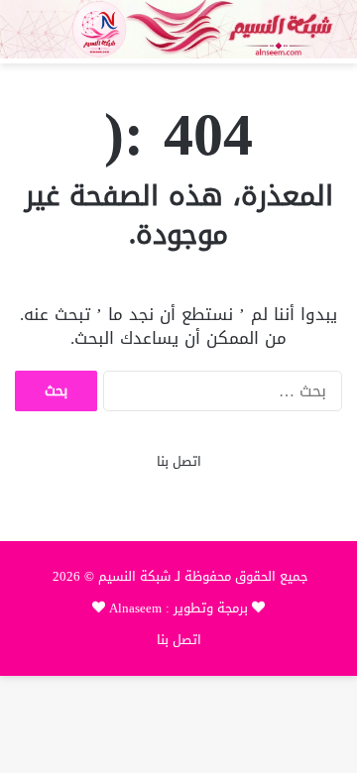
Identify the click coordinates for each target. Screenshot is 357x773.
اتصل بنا (179, 461)
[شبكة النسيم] (178, 29)
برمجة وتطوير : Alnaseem (178, 608)
